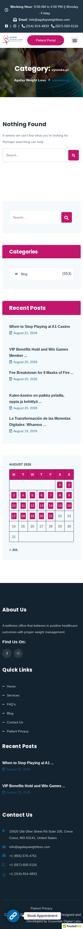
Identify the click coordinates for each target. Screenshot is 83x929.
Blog (24, 274)
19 (32, 516)
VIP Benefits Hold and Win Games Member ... (38, 352)
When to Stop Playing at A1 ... (27, 763)
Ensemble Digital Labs (64, 921)
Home (11, 686)
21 (51, 516)
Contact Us (15, 722)
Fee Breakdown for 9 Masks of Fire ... (41, 373)
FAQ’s (11, 704)
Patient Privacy (18, 731)
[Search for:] (42, 155)
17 (14, 516)
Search (66, 217)
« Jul (13, 550)
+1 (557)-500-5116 (23, 865)
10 (14, 505)
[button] (75, 40)
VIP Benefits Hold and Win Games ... (33, 786)
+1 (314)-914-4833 (23, 874)
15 (60, 505)
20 (41, 516)
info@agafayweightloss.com (29, 847)
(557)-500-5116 (66, 26)
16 (69, 505)
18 (23, 516)
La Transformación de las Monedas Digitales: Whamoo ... (40, 421)
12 (32, 505)
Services (13, 695)
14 (51, 505)
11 (23, 505)
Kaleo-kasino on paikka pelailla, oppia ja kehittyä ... (36, 398)
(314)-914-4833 (37, 26)
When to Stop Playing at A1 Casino (39, 327)
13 (41, 505)
